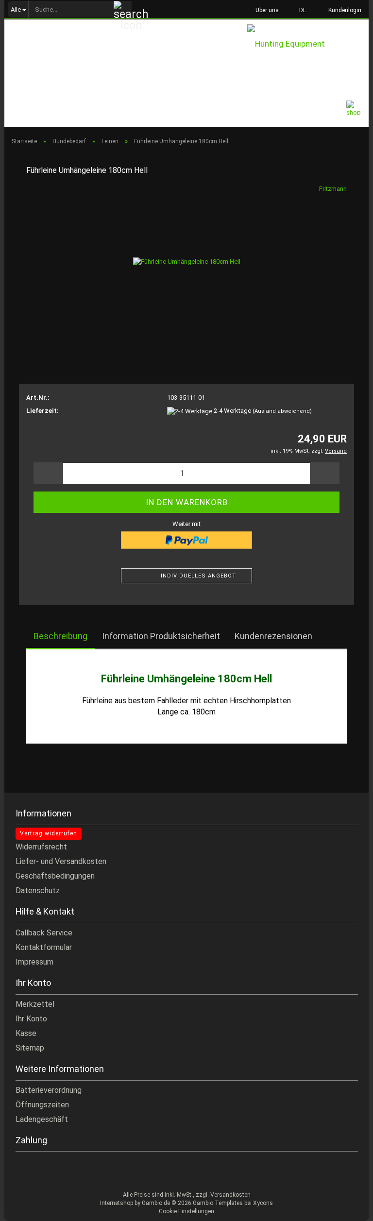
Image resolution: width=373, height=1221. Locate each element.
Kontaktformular (44, 947)
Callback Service (44, 932)
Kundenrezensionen (273, 636)
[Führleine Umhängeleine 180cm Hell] (186, 257)
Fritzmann (333, 188)
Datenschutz (38, 890)
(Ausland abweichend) (282, 411)
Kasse (26, 1033)
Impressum (34, 962)
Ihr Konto (31, 1018)
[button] (300, 9)
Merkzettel (35, 1004)
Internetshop (116, 1203)
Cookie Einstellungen (186, 1211)
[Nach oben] (346, 1206)
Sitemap (30, 1047)
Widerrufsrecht (41, 846)
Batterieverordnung (49, 1090)
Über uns (266, 10)
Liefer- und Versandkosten (61, 861)
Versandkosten (230, 1194)
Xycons (263, 1203)
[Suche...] (123, 9)
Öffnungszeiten (42, 1104)
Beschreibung (60, 636)
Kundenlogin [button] (343, 10)
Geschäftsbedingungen (55, 876)
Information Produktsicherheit (161, 636)
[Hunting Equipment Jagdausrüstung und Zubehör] (308, 45)
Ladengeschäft (42, 1119)
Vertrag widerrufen (48, 833)
